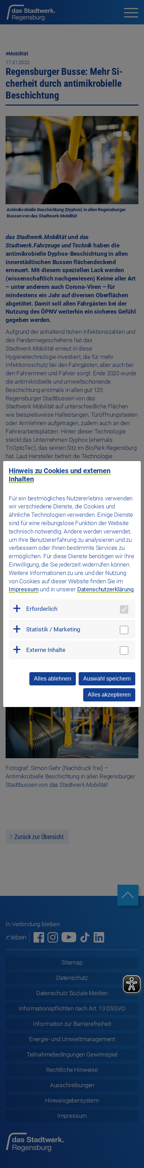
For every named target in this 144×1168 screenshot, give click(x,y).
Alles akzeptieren (109, 695)
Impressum (23, 589)
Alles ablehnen (52, 679)
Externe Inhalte (45, 649)
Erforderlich (41, 608)
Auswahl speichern (107, 679)
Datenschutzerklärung (105, 589)
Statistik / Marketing (53, 629)
